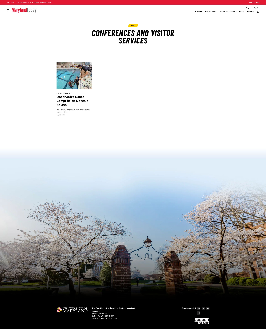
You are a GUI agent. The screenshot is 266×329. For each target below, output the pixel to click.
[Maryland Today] (24, 10)
